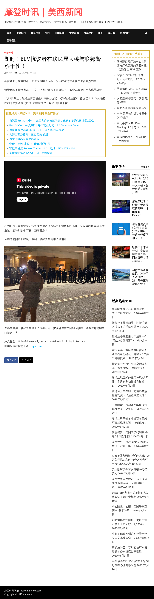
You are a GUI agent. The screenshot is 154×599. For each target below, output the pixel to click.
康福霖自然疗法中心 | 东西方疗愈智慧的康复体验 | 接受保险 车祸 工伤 (51, 120)
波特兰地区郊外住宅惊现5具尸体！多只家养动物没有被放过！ (130, 381)
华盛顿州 (35, 32)
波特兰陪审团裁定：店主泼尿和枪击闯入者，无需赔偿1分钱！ (129, 483)
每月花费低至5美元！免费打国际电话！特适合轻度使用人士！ (140, 231)
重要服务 (118, 167)
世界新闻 (74, 32)
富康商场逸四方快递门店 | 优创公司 (30, 152)
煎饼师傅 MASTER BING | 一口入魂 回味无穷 (36, 129)
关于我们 (11, 40)
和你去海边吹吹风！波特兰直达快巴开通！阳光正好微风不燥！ (140, 277)
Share (13, 360)
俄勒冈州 (21, 32)
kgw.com (36, 346)
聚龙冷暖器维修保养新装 (24, 139)
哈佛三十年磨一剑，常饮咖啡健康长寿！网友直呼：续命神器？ (140, 254)
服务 (100, 32)
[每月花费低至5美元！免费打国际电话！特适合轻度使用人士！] (121, 224)
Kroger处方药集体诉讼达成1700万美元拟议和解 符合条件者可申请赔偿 (130, 459)
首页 (9, 32)
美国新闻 (60, 32)
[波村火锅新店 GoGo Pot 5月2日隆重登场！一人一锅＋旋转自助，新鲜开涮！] (121, 175)
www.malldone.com (31, 590)
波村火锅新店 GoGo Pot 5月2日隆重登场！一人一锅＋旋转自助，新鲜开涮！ (140, 183)
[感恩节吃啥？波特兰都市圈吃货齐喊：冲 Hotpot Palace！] (121, 202)
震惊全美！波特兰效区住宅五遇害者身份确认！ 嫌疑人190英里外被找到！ (130, 354)
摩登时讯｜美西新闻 (43, 11)
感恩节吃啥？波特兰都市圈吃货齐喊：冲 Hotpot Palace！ (140, 208)
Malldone (13, 72)
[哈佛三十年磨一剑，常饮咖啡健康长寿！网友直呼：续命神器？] (121, 247)
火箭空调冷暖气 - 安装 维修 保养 (28, 134)
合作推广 (124, 32)
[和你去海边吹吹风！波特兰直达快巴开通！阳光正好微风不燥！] (121, 270)
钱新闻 (111, 32)
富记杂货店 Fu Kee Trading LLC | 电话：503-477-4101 (42, 148)
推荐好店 (88, 32)
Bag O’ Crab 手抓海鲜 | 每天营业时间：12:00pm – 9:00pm (44, 125)
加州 (47, 32)
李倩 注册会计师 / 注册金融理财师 (29, 143)
